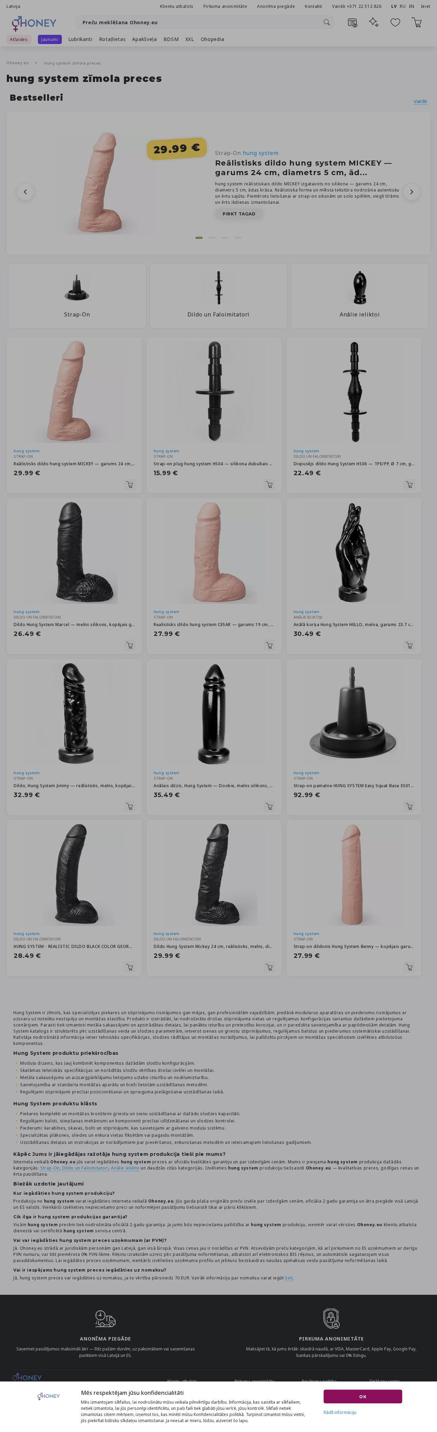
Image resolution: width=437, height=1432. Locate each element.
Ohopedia (212, 39)
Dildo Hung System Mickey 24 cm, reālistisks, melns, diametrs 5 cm (214, 946)
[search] (326, 22)
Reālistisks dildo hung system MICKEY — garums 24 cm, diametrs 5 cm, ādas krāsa (74, 464)
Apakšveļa (144, 39)
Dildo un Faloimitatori (85, 1168)
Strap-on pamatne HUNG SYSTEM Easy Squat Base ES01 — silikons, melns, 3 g (354, 786)
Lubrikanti (80, 39)
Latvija (13, 6)
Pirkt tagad (239, 213)
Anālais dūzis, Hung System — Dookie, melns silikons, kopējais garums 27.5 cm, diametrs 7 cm (214, 786)
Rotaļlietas (112, 39)
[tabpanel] (218, 183)
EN (411, 6)
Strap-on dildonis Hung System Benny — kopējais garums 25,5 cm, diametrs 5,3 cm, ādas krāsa (354, 946)
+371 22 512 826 (365, 6)
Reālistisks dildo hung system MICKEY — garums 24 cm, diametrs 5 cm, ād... (303, 167)
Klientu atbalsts (177, 6)
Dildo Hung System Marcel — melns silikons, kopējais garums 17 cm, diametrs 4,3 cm (74, 624)
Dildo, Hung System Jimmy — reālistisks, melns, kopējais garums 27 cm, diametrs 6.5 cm (74, 786)
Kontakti (313, 6)
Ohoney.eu (18, 62)
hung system (27, 450)
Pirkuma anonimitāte (225, 6)
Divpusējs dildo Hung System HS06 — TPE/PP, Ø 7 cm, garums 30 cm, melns (354, 464)
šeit (289, 1278)
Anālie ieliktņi (125, 1168)
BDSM (171, 39)
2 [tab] (212, 238)
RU (403, 6)
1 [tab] (199, 238)
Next (411, 191)
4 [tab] (238, 238)
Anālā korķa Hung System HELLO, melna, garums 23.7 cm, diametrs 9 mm (354, 624)
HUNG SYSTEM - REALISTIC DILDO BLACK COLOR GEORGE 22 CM (74, 946)
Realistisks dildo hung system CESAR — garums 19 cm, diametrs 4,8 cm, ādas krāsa (214, 624)
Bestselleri (37, 98)
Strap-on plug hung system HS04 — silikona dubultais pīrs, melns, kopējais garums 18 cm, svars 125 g (214, 464)
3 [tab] (225, 238)
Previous (25, 191)
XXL (189, 39)
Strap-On (246, 153)
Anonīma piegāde (276, 6)
